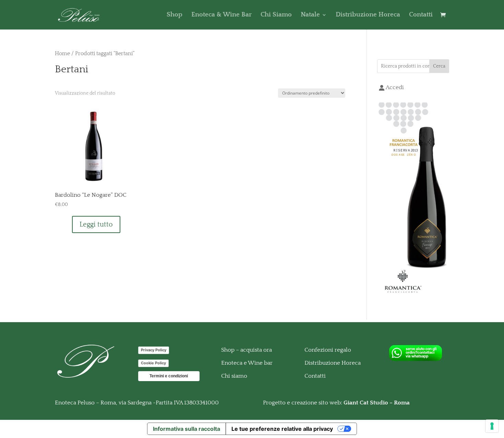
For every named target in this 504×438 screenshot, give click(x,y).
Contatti (421, 15)
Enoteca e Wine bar (247, 363)
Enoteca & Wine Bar (221, 15)
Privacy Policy (153, 350)
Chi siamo (234, 376)
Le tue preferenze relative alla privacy (282, 428)
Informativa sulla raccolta (186, 428)
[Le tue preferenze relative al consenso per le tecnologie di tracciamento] (492, 426)
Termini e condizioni (168, 376)
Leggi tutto (96, 224)
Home (62, 54)
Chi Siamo (276, 15)
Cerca (439, 66)
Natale (310, 15)
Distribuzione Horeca (368, 15)
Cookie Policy (153, 363)
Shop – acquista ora (246, 350)
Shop (174, 15)
